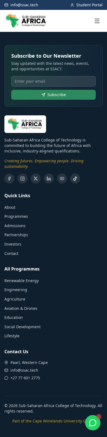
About (9, 207)
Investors (12, 244)
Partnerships (16, 234)
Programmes (16, 216)
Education (13, 317)
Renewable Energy (21, 280)
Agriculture (14, 299)
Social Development (22, 326)
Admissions (15, 225)
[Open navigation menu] (97, 20)
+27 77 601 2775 (25, 377)
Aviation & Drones (20, 308)
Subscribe (56, 94)
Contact (11, 253)
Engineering (15, 289)
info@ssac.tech (24, 4)
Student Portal (89, 4)
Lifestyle (11, 335)
